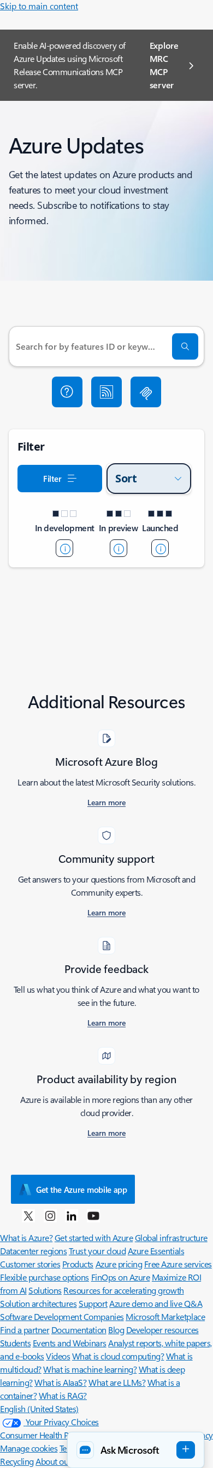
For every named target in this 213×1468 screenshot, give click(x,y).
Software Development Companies (62, 1316)
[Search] (185, 346)
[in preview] (118, 548)
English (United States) (39, 1408)
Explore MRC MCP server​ (164, 64)
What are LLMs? (116, 1382)
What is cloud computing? (118, 1356)
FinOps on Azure (120, 1277)
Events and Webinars (69, 1342)
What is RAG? (63, 1395)
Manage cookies (28, 1448)
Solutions (45, 1290)
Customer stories (30, 1264)
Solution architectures (38, 1303)
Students (15, 1342)
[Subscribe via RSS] (106, 392)
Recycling (17, 1461)
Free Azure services (178, 1264)
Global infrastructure (171, 1237)
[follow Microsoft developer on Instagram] (50, 1215)
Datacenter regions (33, 1250)
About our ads (61, 1461)
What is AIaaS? (60, 1382)
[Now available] (160, 548)
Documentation (78, 1329)
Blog (116, 1329)
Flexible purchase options (44, 1277)
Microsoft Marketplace (165, 1316)
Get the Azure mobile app (81, 1189)
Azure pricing (119, 1264)
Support (93, 1303)
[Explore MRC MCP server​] (146, 392)
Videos (58, 1356)
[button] (67, 392)
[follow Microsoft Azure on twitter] (28, 1215)
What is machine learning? (90, 1369)
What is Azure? (26, 1237)
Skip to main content (39, 6)
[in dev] (64, 548)
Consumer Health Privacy (45, 1435)
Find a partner (24, 1329)
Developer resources (162, 1329)
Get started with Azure (94, 1237)
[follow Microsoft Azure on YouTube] (93, 1215)
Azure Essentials (156, 1250)
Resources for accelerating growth (123, 1290)
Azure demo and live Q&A (155, 1303)
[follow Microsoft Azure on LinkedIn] (71, 1215)
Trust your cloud (97, 1250)
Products (77, 1264)
